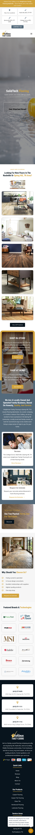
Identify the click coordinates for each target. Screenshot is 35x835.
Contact (17, 784)
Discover (9, 522)
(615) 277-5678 (17, 691)
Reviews (17, 774)
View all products (17, 325)
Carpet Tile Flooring (17, 798)
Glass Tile (17, 801)
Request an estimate (16, 497)
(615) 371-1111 (17, 706)
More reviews (16, 463)
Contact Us (17, 27)
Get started (17, 387)
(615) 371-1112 (17, 722)
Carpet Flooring (17, 795)
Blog (17, 777)
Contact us (17, 357)
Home (17, 771)
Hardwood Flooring (17, 805)
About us (17, 780)
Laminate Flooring (17, 808)
